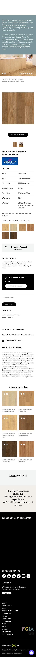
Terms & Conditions (7, 653)
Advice (4, 616)
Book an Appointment (16, 286)
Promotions (6, 618)
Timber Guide (6, 317)
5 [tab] (27, 73)
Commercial (6, 613)
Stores (5, 629)
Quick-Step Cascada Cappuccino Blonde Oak (8, 435)
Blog (4, 624)
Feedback (7, 593)
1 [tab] (20, 73)
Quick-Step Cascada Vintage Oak (25, 410)
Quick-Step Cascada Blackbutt (25, 460)
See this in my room (18, 134)
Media (4, 626)
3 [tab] (23, 73)
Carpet (4, 603)
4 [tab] (25, 73)
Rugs (4, 608)
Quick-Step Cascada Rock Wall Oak (25, 434)
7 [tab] (31, 73)
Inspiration (6, 621)
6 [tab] (29, 73)
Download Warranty (14, 340)
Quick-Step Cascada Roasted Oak (8, 460)
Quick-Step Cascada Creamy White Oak (8, 410)
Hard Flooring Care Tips (10, 315)
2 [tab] (21, 73)
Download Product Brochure (19, 248)
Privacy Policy (18, 653)
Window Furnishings (10, 611)
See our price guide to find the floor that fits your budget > (16, 214)
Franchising (6, 631)
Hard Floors (7, 605)
